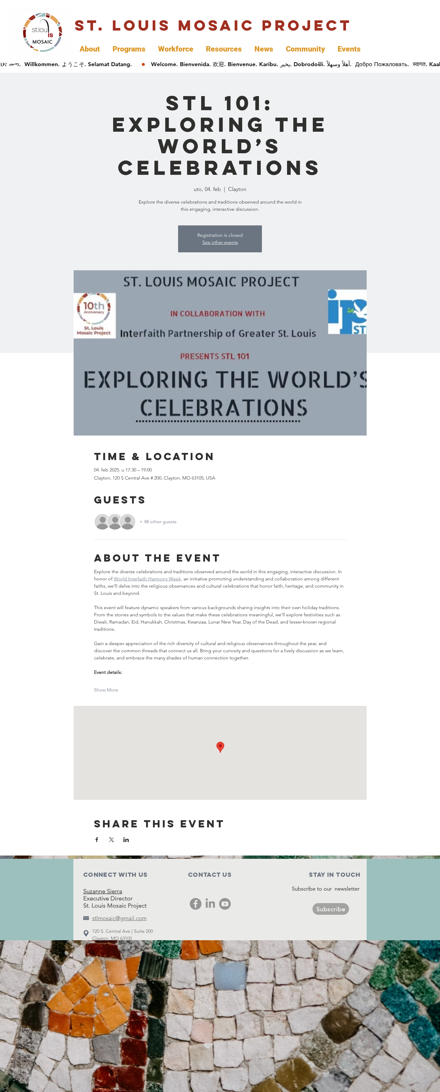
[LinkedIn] (210, 904)
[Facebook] (195, 904)
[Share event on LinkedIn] (126, 839)
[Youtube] (225, 904)
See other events (220, 242)
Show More (106, 690)
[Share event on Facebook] (97, 839)
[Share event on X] (111, 839)
